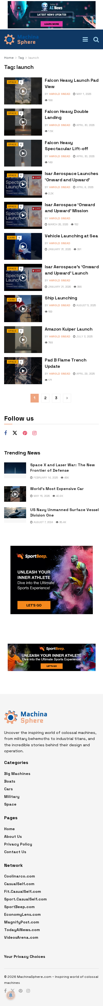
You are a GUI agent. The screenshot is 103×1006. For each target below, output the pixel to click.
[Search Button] (96, 39)
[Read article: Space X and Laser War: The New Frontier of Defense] (15, 470)
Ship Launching (61, 298)
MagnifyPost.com (21, 922)
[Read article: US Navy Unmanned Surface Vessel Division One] (15, 515)
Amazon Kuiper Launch (69, 329)
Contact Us (15, 851)
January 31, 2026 (59, 249)
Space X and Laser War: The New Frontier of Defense (62, 467)
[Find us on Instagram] (34, 433)
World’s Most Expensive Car (57, 488)
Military (12, 796)
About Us (13, 836)
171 (50, 380)
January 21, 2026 (59, 286)
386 (79, 286)
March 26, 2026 (57, 224)
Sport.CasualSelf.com (25, 899)
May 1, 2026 (83, 94)
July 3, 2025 (84, 336)
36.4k (62, 522)
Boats (9, 781)
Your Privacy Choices (24, 956)
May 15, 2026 (41, 496)
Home (9, 58)
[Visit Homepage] (21, 39)
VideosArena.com (21, 937)
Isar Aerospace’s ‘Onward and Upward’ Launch (72, 270)
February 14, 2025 (45, 477)
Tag (21, 58)
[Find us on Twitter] (14, 433)
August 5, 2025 (86, 305)
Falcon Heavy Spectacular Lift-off (66, 145)
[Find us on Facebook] (5, 433)
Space (12, 82)
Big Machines (17, 773)
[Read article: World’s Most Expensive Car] (15, 494)
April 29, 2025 (85, 373)
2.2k (51, 193)
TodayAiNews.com (22, 929)
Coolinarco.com (19, 876)
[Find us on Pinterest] (25, 433)
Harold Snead (59, 94)
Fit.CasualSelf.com (22, 891)
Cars (12, 237)
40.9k (59, 496)
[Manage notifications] (10, 995)
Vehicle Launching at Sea (71, 236)
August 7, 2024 (43, 522)
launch (33, 58)
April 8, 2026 (84, 187)
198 (50, 100)
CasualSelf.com (19, 883)
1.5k (50, 131)
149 (50, 162)
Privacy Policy (18, 844)
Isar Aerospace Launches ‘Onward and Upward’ (71, 176)
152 (76, 224)
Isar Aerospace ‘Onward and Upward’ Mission (70, 208)
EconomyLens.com (22, 914)
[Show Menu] (85, 39)
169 (50, 311)
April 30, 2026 (85, 125)
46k (66, 477)
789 (50, 342)
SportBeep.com (19, 906)
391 (78, 249)
